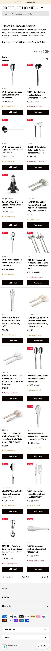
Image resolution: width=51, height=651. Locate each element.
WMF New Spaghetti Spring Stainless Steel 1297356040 (36, 549)
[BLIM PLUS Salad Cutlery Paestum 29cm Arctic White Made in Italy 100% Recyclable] (12, 358)
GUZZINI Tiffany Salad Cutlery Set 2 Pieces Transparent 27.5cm (36, 150)
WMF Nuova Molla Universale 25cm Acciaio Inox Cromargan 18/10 (37, 436)
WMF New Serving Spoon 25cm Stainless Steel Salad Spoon (12, 95)
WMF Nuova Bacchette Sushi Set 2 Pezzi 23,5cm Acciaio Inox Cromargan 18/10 (37, 264)
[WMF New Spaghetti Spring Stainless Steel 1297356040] (38, 529)
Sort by (5, 57)
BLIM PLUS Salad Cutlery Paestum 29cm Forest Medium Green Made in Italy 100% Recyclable (37, 206)
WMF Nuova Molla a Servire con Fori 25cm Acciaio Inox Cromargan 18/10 (12, 321)
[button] (42, 8)
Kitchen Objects (20, 42)
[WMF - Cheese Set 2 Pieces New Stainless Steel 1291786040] (38, 474)
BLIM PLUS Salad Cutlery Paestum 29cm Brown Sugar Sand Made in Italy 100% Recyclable (37, 322)
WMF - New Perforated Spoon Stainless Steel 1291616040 (12, 263)
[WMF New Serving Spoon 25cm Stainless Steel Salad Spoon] (12, 74)
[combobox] (25, 13)
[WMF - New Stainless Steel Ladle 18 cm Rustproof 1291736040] (38, 75)
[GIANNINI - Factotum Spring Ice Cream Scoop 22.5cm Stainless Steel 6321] (12, 529)
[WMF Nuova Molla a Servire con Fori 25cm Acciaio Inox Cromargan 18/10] (12, 300)
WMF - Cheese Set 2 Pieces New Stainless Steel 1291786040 (36, 494)
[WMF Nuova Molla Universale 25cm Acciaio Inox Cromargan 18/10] (38, 416)
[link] (10, 577)
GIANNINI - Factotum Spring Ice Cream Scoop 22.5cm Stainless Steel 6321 (12, 550)
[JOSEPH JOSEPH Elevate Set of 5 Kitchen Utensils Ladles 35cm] (12, 184)
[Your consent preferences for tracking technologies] (4, 647)
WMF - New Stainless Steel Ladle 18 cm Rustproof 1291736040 (36, 95)
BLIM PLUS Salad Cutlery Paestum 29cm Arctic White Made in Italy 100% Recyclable (12, 379)
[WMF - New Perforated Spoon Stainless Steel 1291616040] (12, 242)
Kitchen (10, 42)
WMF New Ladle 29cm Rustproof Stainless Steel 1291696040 (12, 150)
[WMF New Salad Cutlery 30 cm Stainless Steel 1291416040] (38, 358)
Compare (38, 51)
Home (4, 42)
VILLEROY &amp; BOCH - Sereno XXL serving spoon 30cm (12, 494)
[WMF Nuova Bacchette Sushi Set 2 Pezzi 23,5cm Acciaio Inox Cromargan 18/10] (38, 242)
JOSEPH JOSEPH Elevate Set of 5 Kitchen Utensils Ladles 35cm (12, 205)
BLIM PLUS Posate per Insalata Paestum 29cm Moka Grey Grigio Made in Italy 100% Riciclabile (12, 437)
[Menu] (47, 8)
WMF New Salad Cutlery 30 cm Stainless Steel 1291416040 (37, 378)
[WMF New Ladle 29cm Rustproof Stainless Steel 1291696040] (12, 129)
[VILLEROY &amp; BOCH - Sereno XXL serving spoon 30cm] (12, 474)
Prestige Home (12, 645)
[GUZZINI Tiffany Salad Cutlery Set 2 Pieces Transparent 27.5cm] (38, 130)
